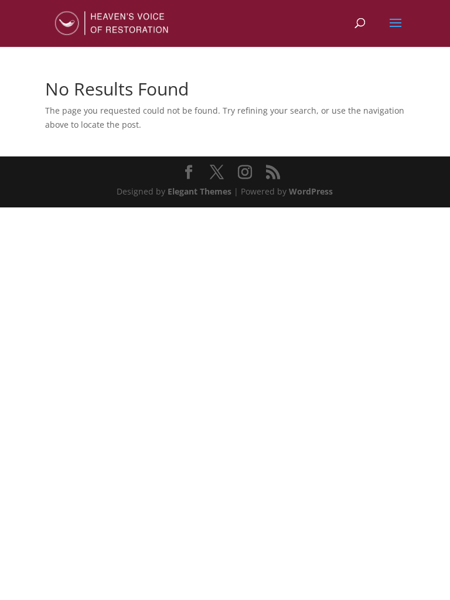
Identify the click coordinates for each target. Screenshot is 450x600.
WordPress (311, 191)
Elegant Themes (199, 191)
